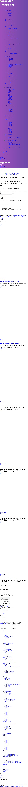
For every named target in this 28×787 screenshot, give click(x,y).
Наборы (9, 90)
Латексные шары (11, 35)
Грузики (10, 13)
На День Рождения (12, 29)
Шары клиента (8, 134)
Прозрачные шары (9, 71)
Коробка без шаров (12, 48)
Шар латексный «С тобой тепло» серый (11, 467)
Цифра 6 (10, 98)
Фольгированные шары (13, 38)
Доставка (5, 620)
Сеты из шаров (11, 36)
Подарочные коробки (12, 79)
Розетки (9, 17)
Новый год (10, 67)
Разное (9, 16)
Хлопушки (10, 82)
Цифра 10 (10, 103)
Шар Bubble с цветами (13, 74)
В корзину (2, 194)
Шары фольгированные (10, 140)
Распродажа (8, 83)
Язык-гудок (10, 113)
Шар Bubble (10, 73)
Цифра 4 (10, 96)
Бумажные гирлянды (10, 26)
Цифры (7, 119)
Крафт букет (10, 25)
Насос (9, 14)
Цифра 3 (10, 95)
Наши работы (6, 618)
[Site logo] (6, 2)
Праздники (7, 56)
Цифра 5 (10, 97)
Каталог (6, 168)
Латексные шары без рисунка (14, 137)
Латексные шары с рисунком (14, 138)
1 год (9, 41)
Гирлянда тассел (11, 12)
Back (6, 635)
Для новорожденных (12, 28)
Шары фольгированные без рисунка (13, 761)
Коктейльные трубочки (13, 106)
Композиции (5, 611)
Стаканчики (10, 111)
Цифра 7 (10, 99)
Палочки (10, 15)
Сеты (4, 613)
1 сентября (10, 58)
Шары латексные (9, 135)
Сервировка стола (9, 105)
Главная (2, 168)
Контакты (5, 617)
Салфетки (10, 109)
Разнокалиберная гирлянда (14, 54)
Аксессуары (8, 10)
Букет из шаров (11, 23)
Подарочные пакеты (12, 80)
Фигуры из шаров (9, 116)
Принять (21, 786)
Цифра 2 (10, 94)
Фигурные (10, 142)
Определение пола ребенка (11, 50)
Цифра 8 (10, 101)
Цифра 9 (10, 102)
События (5, 612)
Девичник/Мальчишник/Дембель (15, 64)
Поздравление (11, 32)
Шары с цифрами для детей (14, 42)
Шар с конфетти (11, 76)
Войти (4, 771)
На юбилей (10, 31)
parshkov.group (3, 623)
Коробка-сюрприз (9, 45)
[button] (2, 279)
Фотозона (7, 118)
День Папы (10, 66)
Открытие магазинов (10, 51)
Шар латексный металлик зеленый (9, 281)
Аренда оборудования (10, 19)
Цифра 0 (10, 91)
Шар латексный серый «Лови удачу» (10, 578)
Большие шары (8, 20)
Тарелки (10, 112)
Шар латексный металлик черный (9, 343)
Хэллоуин (10, 70)
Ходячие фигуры (11, 143)
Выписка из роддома (10, 33)
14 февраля (10, 59)
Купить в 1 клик (9, 194)
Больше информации (9, 786)
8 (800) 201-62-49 (4, 606)
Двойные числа (11, 89)
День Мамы (10, 65)
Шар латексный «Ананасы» (7, 516)
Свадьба (10, 68)
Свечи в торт (8, 87)
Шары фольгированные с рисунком (16, 147)
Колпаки (10, 108)
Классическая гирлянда (13, 53)
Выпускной (10, 63)
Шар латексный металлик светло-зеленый (12, 405)
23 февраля (10, 60)
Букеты (7, 22)
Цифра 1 (10, 92)
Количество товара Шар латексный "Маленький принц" (14, 191)
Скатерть (10, 110)
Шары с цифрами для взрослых (15, 44)
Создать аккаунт (3, 781)
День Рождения (8, 39)
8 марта (9, 61)
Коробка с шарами (12, 47)
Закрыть (2, 775)
